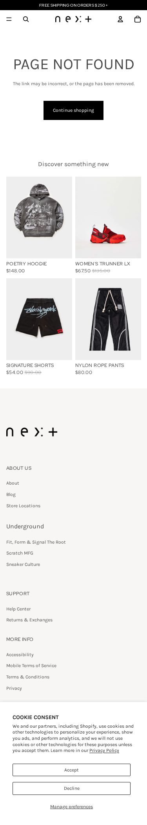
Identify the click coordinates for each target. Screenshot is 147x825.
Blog (11, 494)
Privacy (14, 688)
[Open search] (25, 19)
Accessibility (20, 654)
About (12, 483)
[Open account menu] (120, 19)
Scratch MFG (19, 553)
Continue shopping (73, 110)
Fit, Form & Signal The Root (36, 542)
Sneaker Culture (23, 564)
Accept (71, 770)
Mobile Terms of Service (31, 665)
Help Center (18, 609)
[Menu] (9, 19)
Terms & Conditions (27, 677)
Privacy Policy (104, 750)
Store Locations (23, 505)
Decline (72, 788)
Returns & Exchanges (29, 620)
